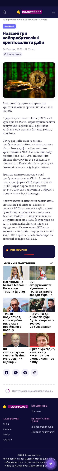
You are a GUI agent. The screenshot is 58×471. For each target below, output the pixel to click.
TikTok (6, 424)
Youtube (7, 429)
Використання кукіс (42, 426)
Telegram (7, 439)
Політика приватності (43, 431)
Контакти (36, 411)
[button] (4, 12)
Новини (9, 26)
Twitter (6, 434)
